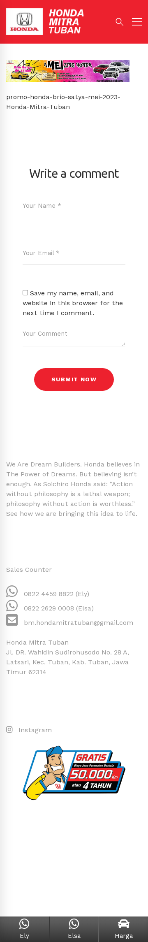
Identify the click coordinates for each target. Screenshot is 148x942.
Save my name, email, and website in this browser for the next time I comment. (73, 303)
